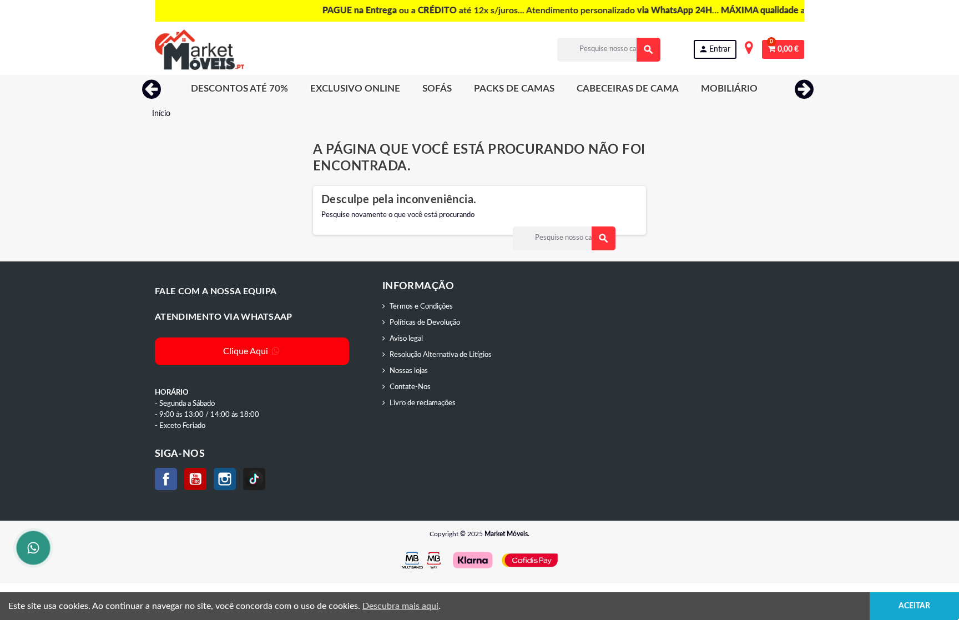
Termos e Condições (421, 306)
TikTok (254, 479)
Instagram (225, 479)
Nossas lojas (409, 371)
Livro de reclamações (423, 403)
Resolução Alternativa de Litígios (441, 355)
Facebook (166, 479)
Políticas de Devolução (425, 322)
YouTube (195, 479)
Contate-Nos (410, 387)
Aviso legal (406, 338)
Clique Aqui (246, 351)
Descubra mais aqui (400, 606)
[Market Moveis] (199, 49)
